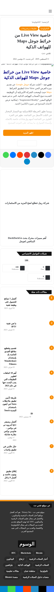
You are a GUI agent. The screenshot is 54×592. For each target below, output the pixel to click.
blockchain (26, 553)
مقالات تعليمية (12, 571)
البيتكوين (10, 559)
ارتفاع (21, 559)
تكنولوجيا (44, 571)
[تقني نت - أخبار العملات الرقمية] (40, 4)
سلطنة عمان (29, 571)
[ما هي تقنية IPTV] (35, 333)
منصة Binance (11, 577)
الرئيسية (45, 22)
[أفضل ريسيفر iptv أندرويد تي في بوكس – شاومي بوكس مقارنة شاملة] (35, 431)
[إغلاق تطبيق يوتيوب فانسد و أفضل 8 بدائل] (35, 481)
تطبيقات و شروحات (29, 28)
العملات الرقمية (42, 565)
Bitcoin (39, 553)
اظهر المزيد (27, 133)
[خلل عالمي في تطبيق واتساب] (35, 456)
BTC (14, 553)
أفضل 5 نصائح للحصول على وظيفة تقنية (10, 302)
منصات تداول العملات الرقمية (36, 577)
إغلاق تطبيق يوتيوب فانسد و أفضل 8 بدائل (9, 474)
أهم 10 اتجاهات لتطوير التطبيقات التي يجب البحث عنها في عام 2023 (9, 379)
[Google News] (27, 143)
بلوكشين (9, 565)
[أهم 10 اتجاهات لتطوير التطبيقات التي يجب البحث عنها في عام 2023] (35, 382)
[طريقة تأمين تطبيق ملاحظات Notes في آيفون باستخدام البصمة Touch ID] (35, 404)
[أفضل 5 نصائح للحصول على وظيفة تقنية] (35, 308)
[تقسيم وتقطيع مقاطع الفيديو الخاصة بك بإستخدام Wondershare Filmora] (35, 358)
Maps (49, 92)
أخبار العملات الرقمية (38, 559)
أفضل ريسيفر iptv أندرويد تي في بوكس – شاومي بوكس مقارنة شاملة (9, 428)
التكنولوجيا (36, 22)
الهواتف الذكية (24, 565)
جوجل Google (22, 84)
